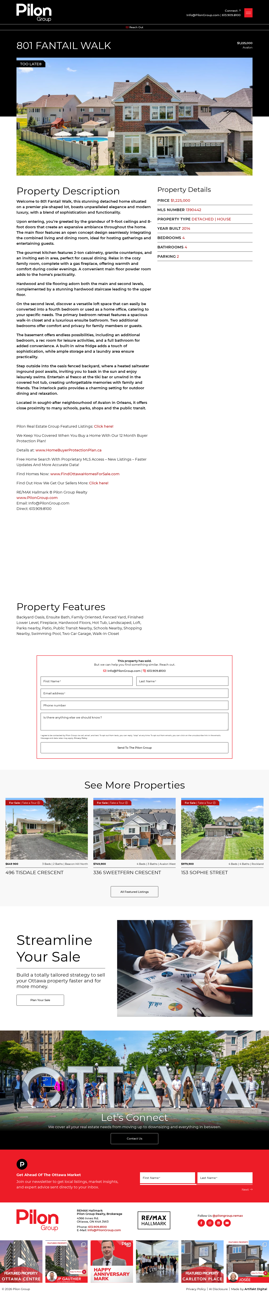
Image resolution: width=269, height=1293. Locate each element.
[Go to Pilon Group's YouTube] (227, 1223)
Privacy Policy (80, 738)
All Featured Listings (134, 892)
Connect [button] (231, 10)
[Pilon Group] (33, 12)
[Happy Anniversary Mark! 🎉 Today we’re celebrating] (112, 1261)
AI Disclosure (218, 1289)
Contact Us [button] (134, 1138)
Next (245, 1189)
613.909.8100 (156, 671)
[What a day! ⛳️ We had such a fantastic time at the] (157, 1261)
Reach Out (136, 27)
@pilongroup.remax (227, 1215)
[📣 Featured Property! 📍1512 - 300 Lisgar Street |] (21, 1261)
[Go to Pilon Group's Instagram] (210, 1223)
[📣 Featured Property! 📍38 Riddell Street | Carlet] (202, 1261)
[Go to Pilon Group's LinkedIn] (218, 1223)
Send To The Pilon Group (134, 747)
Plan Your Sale (40, 1000)
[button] (248, 12)
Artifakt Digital (255, 1289)
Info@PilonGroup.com (124, 671)
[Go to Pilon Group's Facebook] (201, 1223)
